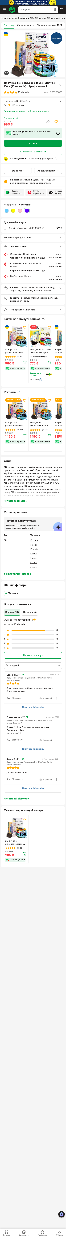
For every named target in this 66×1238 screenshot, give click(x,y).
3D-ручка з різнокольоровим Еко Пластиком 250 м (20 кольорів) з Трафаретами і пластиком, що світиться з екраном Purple (40, 424)
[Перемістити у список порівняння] (48, 121)
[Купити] (24, 362)
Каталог (6, 1235)
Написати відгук (33, 655)
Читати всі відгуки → (17, 799)
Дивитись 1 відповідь (33, 707)
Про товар (9, 25)
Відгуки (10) (12, 612)
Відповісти (17, 698)
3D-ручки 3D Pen (56, 18)
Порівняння (42, 1235)
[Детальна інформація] (18, 392)
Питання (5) (30, 612)
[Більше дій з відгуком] (56, 698)
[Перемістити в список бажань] (56, 121)
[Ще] (60, 85)
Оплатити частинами (33, 152)
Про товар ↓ (18, 171)
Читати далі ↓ (14, 733)
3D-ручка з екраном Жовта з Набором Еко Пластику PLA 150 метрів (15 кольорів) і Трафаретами (40, 351)
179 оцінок (18, 105)
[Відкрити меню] (4, 9)
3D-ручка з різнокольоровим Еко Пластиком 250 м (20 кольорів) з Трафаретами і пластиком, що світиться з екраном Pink (15, 424)
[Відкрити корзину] (61, 9)
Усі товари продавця (38, 111)
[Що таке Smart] (49, 374)
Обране (59, 1235)
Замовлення (24, 1235)
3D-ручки (40, 18)
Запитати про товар (14, 111)
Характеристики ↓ (48, 171)
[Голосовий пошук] (55, 9)
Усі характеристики (18, 574)
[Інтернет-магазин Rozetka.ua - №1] (12, 9)
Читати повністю (16, 501)
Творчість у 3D (25, 18)
